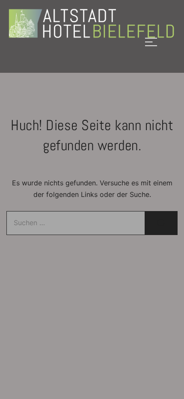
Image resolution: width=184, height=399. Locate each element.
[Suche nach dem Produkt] (161, 223)
